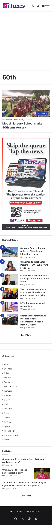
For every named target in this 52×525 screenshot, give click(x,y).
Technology (9, 431)
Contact (38, 511)
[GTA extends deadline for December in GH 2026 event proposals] (10, 265)
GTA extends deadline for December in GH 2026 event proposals (34, 265)
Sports (7, 426)
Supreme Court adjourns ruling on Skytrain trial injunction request (32, 251)
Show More (26, 496)
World (6, 440)
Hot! (6, 404)
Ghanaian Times (11, 119)
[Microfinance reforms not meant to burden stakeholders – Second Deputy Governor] (10, 319)
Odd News (9, 417)
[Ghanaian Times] (13, 5)
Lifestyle (8, 409)
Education (8, 382)
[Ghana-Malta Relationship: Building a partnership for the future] (10, 279)
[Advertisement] (26, 39)
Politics (7, 422)
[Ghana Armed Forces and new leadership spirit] (42, 473)
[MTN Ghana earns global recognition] (10, 307)
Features (8, 391)
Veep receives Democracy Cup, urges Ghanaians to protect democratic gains (33, 292)
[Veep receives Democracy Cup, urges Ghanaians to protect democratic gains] (10, 293)
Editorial (7, 377)
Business (8, 369)
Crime (7, 373)
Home (12, 511)
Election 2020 (10, 386)
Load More (26, 335)
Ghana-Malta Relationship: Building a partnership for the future (34, 278)
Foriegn (7, 395)
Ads (32, 511)
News (6, 413)
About (19, 511)
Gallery (7, 400)
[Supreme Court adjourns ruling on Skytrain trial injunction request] (10, 252)
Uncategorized (11, 435)
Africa (7, 364)
